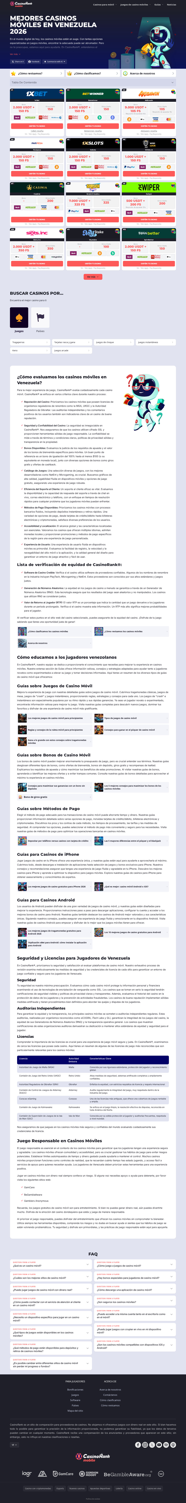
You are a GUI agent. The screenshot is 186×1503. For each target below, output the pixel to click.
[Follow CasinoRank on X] (152, 1445)
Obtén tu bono (37, 126)
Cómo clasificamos (110, 1400)
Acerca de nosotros (110, 1389)
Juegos (75, 1395)
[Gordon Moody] (88, 1474)
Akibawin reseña (149, 130)
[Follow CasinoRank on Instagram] (145, 1445)
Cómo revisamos (110, 1405)
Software (75, 1400)
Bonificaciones (75, 1389)
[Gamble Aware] (128, 1474)
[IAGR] (27, 1474)
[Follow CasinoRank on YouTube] (159, 1445)
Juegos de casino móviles (134, 4)
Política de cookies (93, 1499)
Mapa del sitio (75, 1410)
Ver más (91, 276)
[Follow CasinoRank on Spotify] (166, 1445)
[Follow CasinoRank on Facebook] (138, 1445)
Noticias (171, 4)
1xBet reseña (37, 130)
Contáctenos (110, 1395)
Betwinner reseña (93, 130)
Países (75, 1405)
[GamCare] (63, 1474)
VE (13, 1444)
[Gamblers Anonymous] (42, 1474)
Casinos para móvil (103, 4)
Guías (157, 4)
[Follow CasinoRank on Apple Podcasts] (173, 1445)
